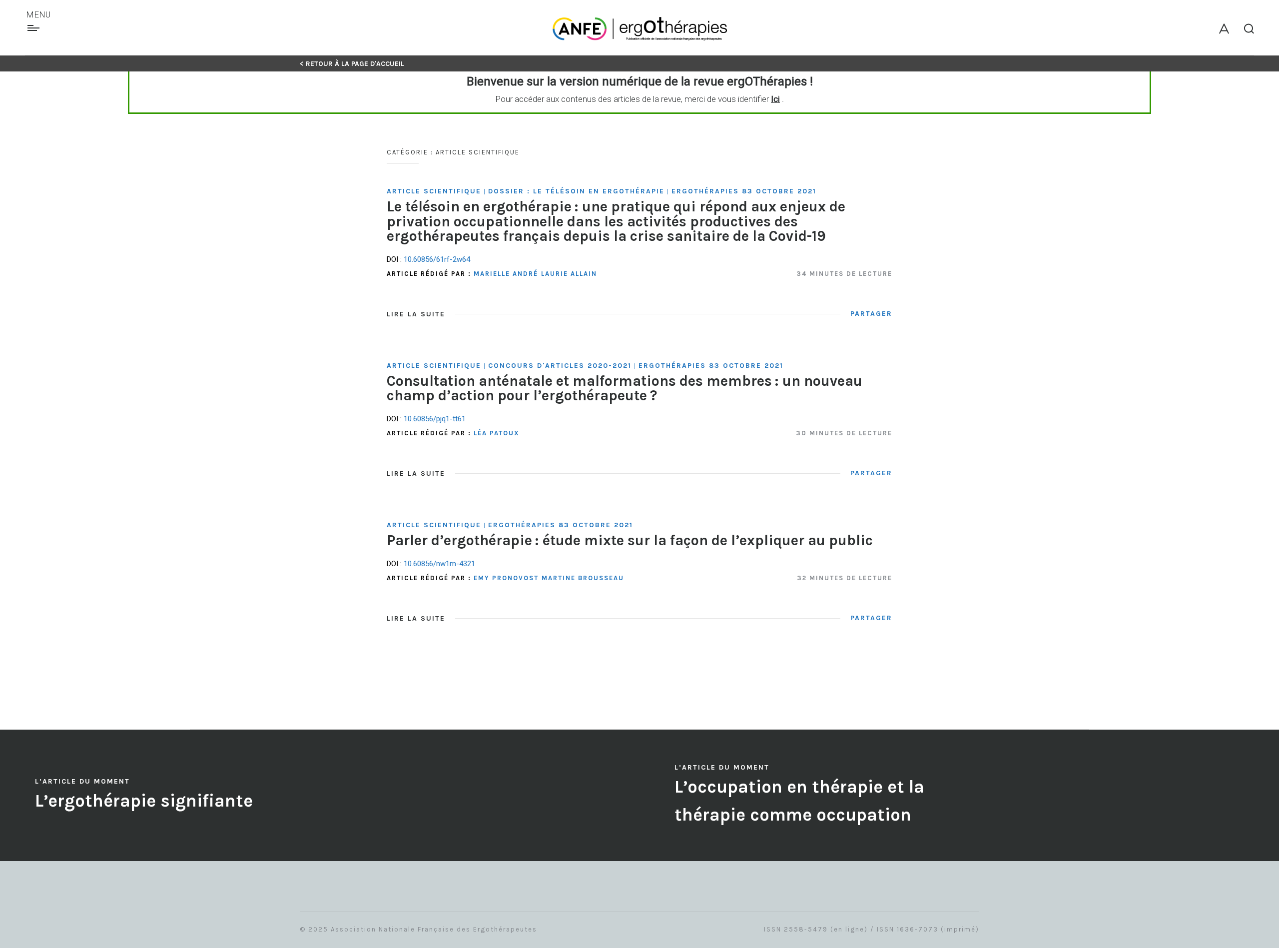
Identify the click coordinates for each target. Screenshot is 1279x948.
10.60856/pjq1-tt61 (435, 418)
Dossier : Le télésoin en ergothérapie (576, 191)
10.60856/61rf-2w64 (437, 259)
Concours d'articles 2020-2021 (560, 365)
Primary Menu (34, 28)
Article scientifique (434, 191)
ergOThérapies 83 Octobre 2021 (743, 191)
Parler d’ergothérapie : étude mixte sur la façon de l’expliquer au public (630, 540)
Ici (775, 99)
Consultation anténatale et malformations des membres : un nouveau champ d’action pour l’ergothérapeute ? (624, 388)
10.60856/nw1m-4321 (439, 563)
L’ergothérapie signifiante (144, 801)
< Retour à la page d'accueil (352, 63)
